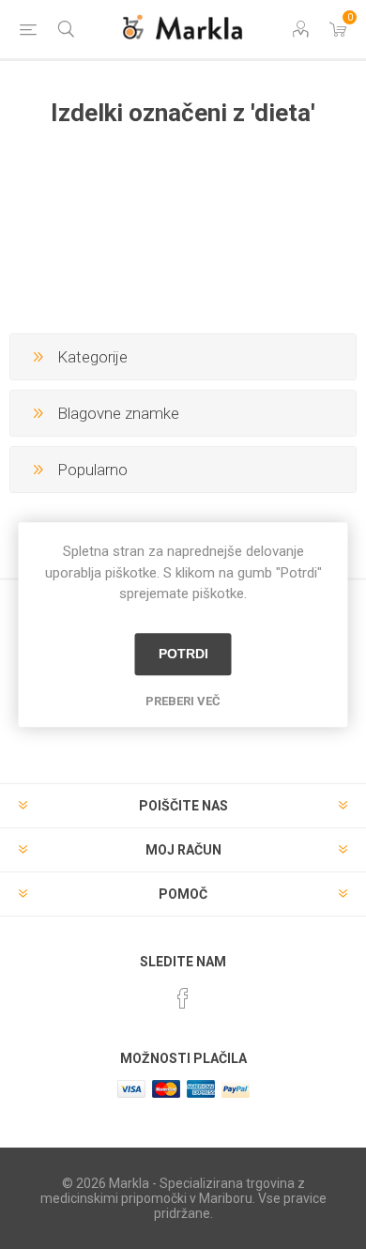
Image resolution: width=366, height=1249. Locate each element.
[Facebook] (183, 998)
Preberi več (183, 701)
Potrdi (183, 653)
